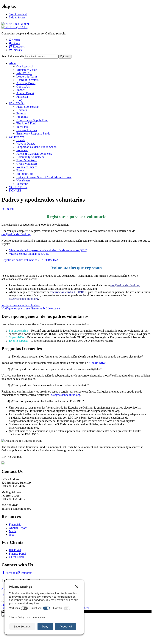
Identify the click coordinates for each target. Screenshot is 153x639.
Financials (15, 524)
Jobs (11, 534)
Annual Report (17, 527)
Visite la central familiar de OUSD (29, 253)
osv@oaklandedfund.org (16, 234)
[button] (76, 356)
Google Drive (97, 362)
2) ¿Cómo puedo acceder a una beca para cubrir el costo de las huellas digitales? (54, 369)
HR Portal (15, 550)
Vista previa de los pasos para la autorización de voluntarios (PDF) (48, 250)
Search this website (12, 56)
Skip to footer (17, 17)
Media (12, 531)
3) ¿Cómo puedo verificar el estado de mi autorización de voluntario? (48, 385)
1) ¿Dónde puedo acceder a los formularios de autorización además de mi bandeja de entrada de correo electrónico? (75, 356)
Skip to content (18, 14)
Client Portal (16, 557)
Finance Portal (17, 553)
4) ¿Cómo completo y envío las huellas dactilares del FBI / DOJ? (45, 401)
